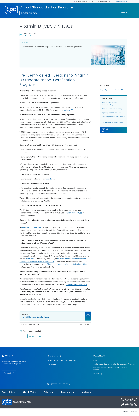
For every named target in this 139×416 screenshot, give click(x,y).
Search (124, 12)
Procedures (49, 179)
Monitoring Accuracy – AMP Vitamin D (113, 118)
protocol (67, 110)
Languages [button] (67, 392)
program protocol (72, 213)
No (40, 336)
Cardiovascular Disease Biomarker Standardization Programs (114, 364)
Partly (31, 336)
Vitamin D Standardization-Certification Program (110, 104)
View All (7, 373)
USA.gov (134, 411)
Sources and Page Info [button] (31, 324)
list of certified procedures (32, 227)
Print (81, 324)
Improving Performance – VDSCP (112, 113)
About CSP (97, 360)
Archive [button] (86, 392)
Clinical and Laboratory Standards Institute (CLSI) (67, 264)
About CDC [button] (28, 392)
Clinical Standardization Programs (46, 7)
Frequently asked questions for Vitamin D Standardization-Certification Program (113, 90)
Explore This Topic (29, 13)
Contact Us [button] (7, 392)
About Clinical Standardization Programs (62, 360)
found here (30, 258)
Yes (23, 336)
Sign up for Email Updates (59, 384)
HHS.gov (126, 411)
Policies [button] (48, 392)
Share (87, 324)
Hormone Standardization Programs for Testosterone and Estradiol (112, 369)
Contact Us (52, 364)
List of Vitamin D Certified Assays (112, 123)
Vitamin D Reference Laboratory (112, 109)
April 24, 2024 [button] (28, 36)
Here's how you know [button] (118, 1)
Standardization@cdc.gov (76, 284)
